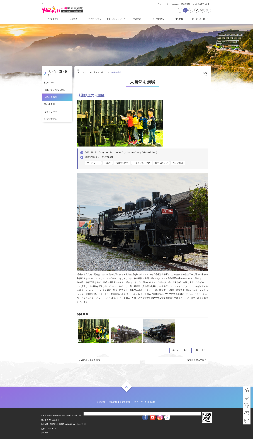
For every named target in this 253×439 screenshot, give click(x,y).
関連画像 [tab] (82, 314)
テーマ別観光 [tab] (158, 19)
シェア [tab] (196, 10)
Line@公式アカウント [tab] (201, 4)
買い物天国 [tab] (49, 104)
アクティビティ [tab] (94, 19)
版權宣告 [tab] (101, 402)
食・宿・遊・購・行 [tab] (200, 19)
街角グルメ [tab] (49, 82)
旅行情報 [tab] (179, 19)
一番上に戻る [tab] (199, 350)
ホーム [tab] (83, 72)
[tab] (246, 390)
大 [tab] (191, 10)
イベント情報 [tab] (52, 19)
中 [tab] (185, 10)
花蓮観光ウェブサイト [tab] (62, 9)
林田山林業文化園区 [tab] (90, 360)
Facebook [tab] (175, 4)
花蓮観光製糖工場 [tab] (195, 360)
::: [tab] (1, 1)
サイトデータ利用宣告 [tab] (144, 402)
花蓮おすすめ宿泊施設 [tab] (54, 90)
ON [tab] (126, 387)
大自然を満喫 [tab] (50, 97)
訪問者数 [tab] (44, 432)
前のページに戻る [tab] (179, 350)
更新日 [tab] (43, 429)
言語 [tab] (202, 10)
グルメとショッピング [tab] (116, 19)
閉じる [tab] (208, 10)
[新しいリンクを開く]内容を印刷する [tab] (205, 73)
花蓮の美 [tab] (73, 19)
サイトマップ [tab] (163, 4)
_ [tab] (42, 2)
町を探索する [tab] (50, 119)
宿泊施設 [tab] (137, 19)
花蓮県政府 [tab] (185, 4)
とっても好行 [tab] (50, 111)
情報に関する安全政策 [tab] (119, 402)
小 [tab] (180, 10)
